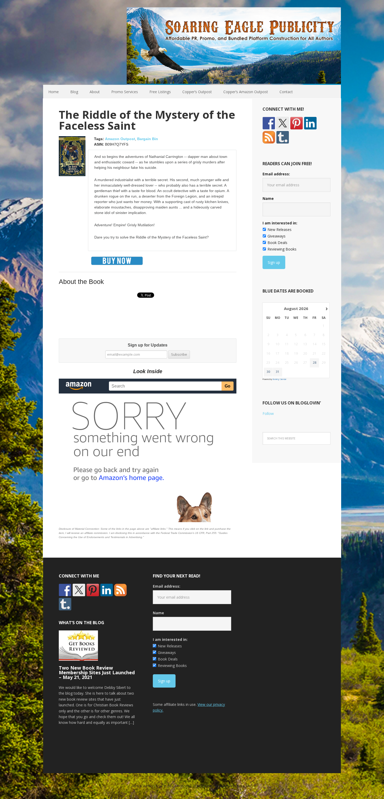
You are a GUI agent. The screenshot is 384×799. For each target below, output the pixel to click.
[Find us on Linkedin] (310, 123)
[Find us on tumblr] (282, 137)
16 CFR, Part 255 (205, 533)
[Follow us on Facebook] (269, 123)
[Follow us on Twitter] (282, 123)
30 (268, 372)
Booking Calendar (279, 379)
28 (314, 363)
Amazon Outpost (120, 139)
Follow (268, 413)
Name (268, 198)
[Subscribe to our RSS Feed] (269, 137)
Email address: (276, 173)
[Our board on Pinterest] (296, 123)
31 (277, 372)
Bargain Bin (147, 139)
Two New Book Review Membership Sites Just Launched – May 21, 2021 (97, 672)
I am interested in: (280, 222)
